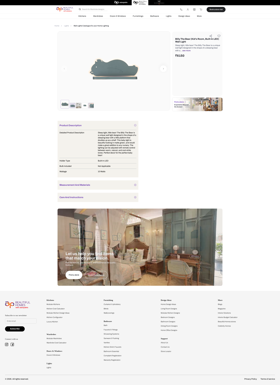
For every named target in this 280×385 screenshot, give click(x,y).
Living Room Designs (169, 309)
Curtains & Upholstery (112, 304)
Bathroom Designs (168, 322)
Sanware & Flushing (111, 338)
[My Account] (187, 9)
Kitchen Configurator (54, 317)
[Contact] (181, 9)
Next (163, 68)
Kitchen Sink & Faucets (112, 347)
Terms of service (268, 379)
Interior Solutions (224, 313)
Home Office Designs (169, 330)
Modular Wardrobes (54, 338)
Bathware (154, 16)
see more (186, 50)
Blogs (220, 304)
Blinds (106, 309)
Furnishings (138, 16)
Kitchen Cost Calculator (56, 309)
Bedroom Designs (168, 317)
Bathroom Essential (111, 351)
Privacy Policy (250, 379)
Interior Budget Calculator (227, 317)
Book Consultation (96, 275)
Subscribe (15, 329)
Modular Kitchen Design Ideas (58, 313)
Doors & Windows (118, 16)
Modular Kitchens (53, 304)
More (199, 16)
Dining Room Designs (169, 326)
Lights (168, 16)
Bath (105, 325)
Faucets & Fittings (111, 330)
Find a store (179, 102)
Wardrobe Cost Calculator (56, 343)
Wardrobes (98, 16)
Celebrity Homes (224, 326)
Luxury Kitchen (52, 322)
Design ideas (184, 16)
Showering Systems (111, 334)
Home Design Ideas (168, 304)
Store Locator (166, 351)
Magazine (222, 309)
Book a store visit (216, 9)
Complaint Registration (112, 356)
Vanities (107, 343)
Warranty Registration (112, 360)
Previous (64, 68)
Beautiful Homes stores (227, 322)
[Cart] (200, 9)
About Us (164, 343)
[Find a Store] (194, 9)
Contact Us (165, 347)
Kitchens (82, 16)
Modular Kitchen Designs (170, 313)
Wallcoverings (109, 313)
